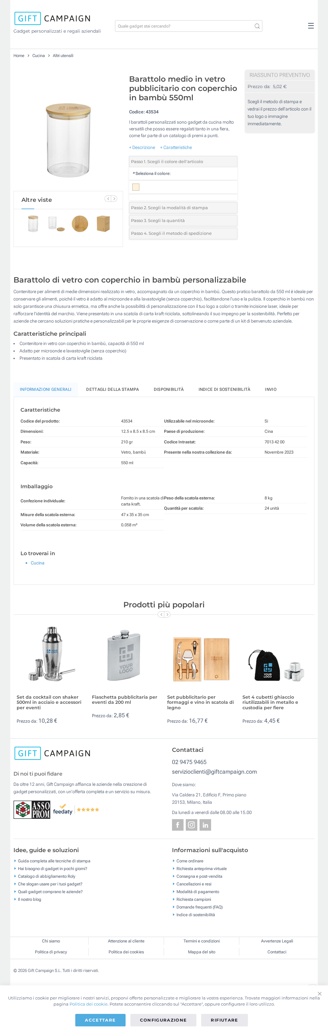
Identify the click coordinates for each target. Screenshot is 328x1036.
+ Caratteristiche (176, 147)
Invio (270, 389)
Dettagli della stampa (112, 389)
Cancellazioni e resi (193, 884)
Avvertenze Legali (277, 941)
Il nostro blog (29, 899)
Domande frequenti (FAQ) (199, 907)
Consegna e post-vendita (199, 876)
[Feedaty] (76, 809)
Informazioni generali (45, 389)
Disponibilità (169, 389)
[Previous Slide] (107, 198)
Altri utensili (63, 55)
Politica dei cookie (89, 1004)
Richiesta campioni (193, 899)
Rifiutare (224, 1020)
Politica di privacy (51, 952)
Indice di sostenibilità (224, 389)
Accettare (100, 1020)
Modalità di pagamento (197, 891)
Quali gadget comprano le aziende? (50, 891)
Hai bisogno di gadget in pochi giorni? (52, 868)
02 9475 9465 (189, 762)
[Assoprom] (33, 809)
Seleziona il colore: (151, 173)
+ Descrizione (142, 147)
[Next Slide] (114, 198)
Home (18, 55)
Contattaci (276, 952)
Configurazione (163, 1020)
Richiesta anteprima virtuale (201, 868)
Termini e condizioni (202, 941)
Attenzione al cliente (126, 941)
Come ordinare (189, 861)
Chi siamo (51, 941)
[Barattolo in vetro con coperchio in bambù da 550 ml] (68, 131)
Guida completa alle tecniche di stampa (54, 861)
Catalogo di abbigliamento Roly (46, 876)
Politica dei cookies (126, 952)
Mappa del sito (201, 952)
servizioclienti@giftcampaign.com (214, 771)
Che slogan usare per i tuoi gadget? (50, 884)
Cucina (39, 55)
